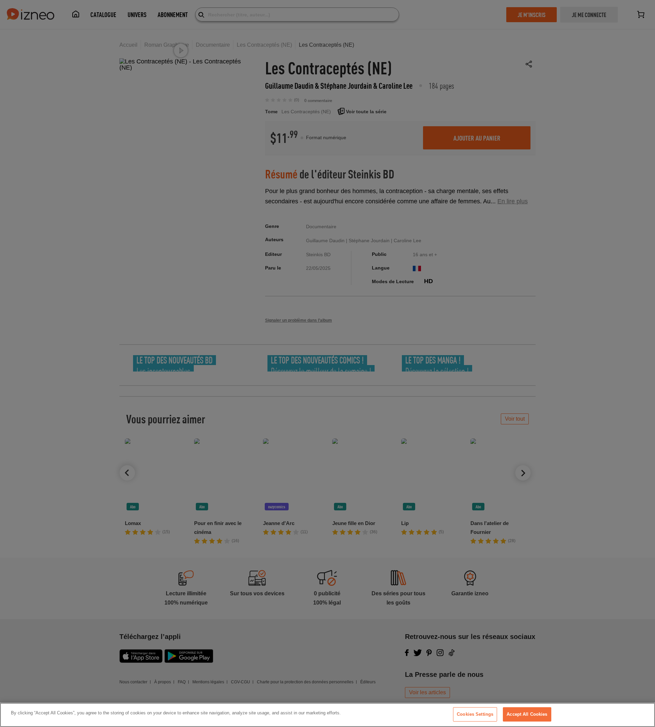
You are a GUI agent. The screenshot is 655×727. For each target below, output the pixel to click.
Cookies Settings (475, 714)
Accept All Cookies (527, 714)
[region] (327, 715)
